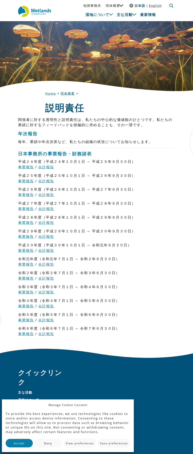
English (155, 5)
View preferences (80, 443)
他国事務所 (92, 5)
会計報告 (46, 166)
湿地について (97, 14)
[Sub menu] (121, 5)
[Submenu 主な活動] (134, 14)
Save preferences (114, 443)
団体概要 (113, 5)
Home (50, 93)
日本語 (140, 5)
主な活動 (125, 14)
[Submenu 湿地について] (111, 14)
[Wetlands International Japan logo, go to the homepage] (34, 11)
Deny (48, 443)
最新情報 (148, 14)
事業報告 (26, 166)
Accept (19, 443)
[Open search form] (171, 6)
